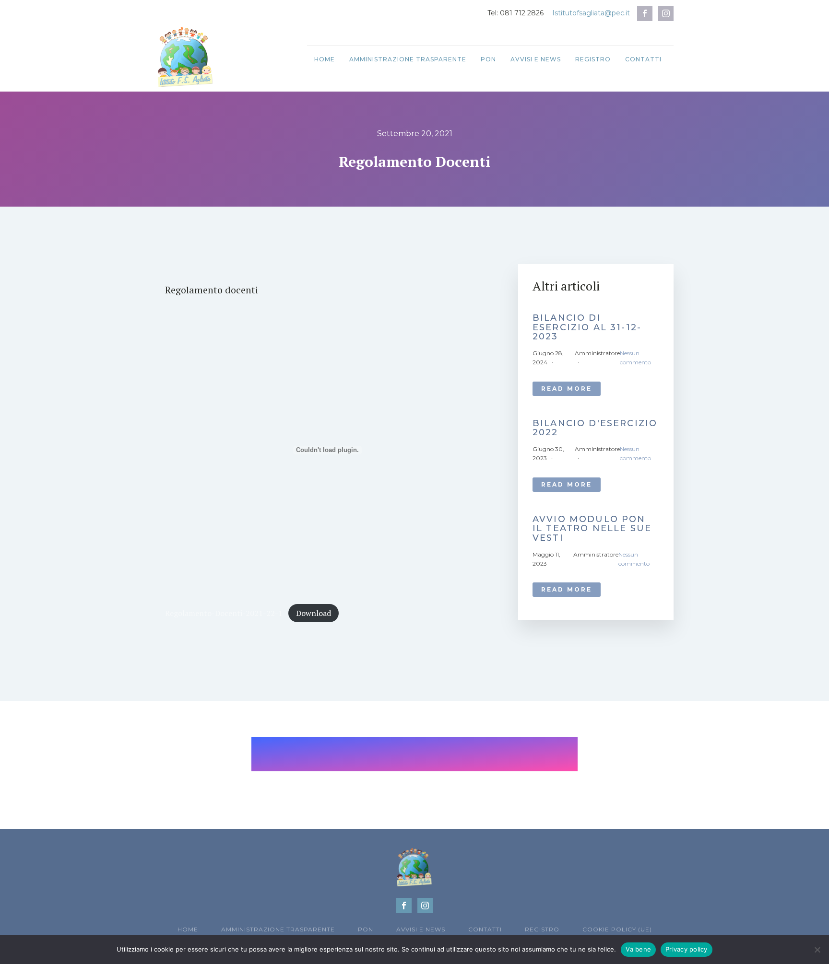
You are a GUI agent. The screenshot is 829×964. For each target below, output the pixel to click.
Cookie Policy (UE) (617, 929)
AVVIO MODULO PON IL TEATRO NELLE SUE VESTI (592, 529)
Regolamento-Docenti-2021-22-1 (224, 613)
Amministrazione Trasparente (407, 59)
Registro (593, 59)
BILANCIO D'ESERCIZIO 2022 (595, 428)
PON (488, 59)
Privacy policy (686, 949)
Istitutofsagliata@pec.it (591, 13)
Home (324, 59)
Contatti (643, 59)
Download (313, 613)
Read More (566, 388)
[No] (817, 949)
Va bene (638, 949)
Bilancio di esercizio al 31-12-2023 (587, 328)
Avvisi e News (535, 59)
